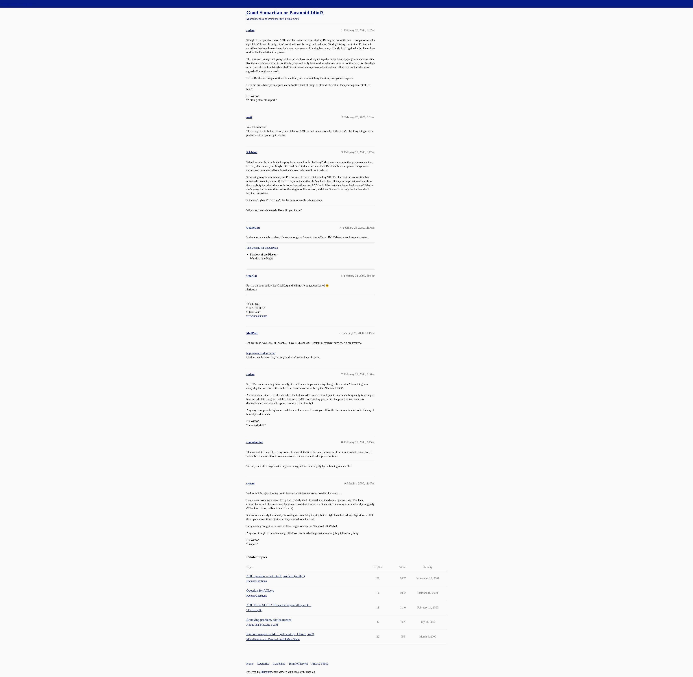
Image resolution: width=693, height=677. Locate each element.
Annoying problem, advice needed (268, 619)
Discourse (266, 671)
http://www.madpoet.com (260, 353)
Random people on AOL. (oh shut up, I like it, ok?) (280, 634)
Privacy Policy (319, 663)
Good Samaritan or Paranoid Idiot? (285, 12)
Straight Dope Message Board (19, 3)
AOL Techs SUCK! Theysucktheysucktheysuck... (278, 605)
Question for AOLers (260, 590)
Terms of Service (298, 663)
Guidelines (279, 663)
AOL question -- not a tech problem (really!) (275, 576)
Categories (263, 663)
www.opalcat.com (256, 315)
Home (249, 663)
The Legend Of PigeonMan (262, 247)
